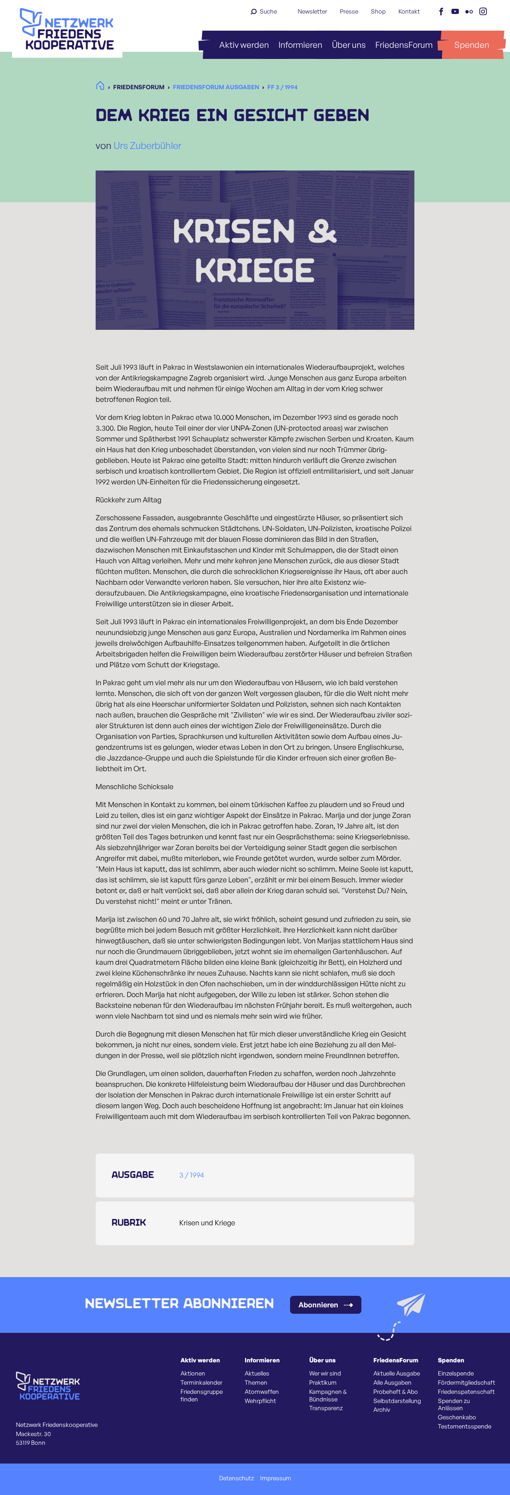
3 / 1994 (191, 1174)
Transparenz (326, 1408)
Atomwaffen (262, 1391)
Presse (349, 11)
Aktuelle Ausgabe (396, 1373)
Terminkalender (201, 1382)
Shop (378, 11)
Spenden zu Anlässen (454, 1404)
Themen (256, 1382)
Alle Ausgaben (392, 1382)
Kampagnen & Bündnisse (328, 1395)
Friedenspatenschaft (466, 1391)
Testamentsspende (464, 1426)
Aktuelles (257, 1373)
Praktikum (323, 1382)
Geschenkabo (457, 1417)
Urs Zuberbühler (147, 145)
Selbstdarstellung (397, 1401)
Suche (268, 11)
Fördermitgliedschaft (466, 1382)
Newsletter (312, 11)
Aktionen (192, 1373)
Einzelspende (456, 1373)
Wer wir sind (325, 1373)
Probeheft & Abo (395, 1391)
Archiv (381, 1409)
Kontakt (409, 11)
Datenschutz (236, 1478)
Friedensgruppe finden (201, 1395)
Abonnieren (318, 1304)
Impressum (275, 1478)
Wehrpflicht (260, 1401)
